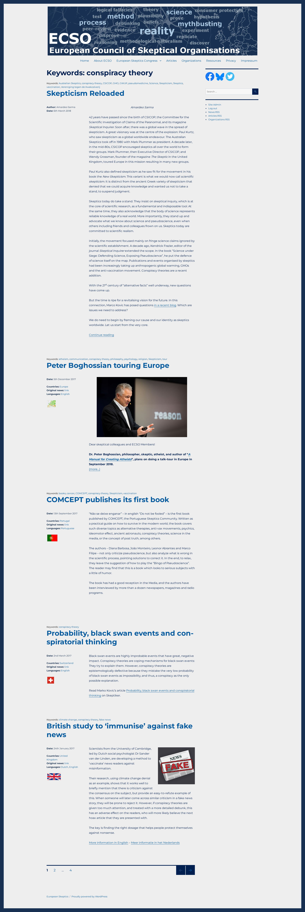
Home (84, 60)
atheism (63, 359)
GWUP (123, 83)
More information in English (108, 842)
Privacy (231, 60)
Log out (212, 108)
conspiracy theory (92, 83)
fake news (105, 719)
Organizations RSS (219, 119)
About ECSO (103, 60)
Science (153, 83)
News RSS (214, 112)
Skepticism (165, 83)
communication (78, 359)
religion (142, 359)
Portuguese (67, 528)
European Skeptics (57, 896)
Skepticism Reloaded (85, 93)
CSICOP (107, 83)
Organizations (191, 60)
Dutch (64, 767)
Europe (64, 386)
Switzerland (66, 663)
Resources (213, 60)
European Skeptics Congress (136, 60)
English (65, 394)
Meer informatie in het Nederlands (155, 842)
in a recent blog (165, 305)
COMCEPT (81, 493)
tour (164, 359)
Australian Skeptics (70, 83)
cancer (70, 493)
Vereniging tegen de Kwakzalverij (80, 87)
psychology (130, 359)
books (62, 493)
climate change (68, 719)
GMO (116, 83)
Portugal (65, 520)
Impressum (249, 60)
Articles (171, 60)
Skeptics (178, 83)
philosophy (116, 359)
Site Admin (214, 104)
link (66, 390)
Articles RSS (215, 115)
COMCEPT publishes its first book (108, 499)
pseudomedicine (138, 83)
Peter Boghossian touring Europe (108, 365)
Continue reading (101, 335)
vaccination (53, 87)
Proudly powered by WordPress (89, 896)
